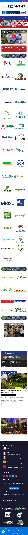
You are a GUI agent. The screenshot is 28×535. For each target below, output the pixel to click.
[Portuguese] (26, 1)
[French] (24, 1)
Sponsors (14, 27)
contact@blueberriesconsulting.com (13, 450)
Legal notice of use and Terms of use (15, 530)
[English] (22, 1)
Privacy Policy (15, 531)
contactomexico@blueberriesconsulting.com (15, 458)
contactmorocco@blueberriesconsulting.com (15, 467)
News (3, 395)
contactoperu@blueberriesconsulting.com (14, 454)
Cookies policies (15, 533)
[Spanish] (21, 1)
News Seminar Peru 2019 (10, 395)
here (23, 494)
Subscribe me (14, 488)
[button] (3, 330)
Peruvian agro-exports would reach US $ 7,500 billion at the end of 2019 (13, 391)
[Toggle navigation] (3, 18)
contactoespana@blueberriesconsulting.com (15, 463)
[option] (14, 389)
